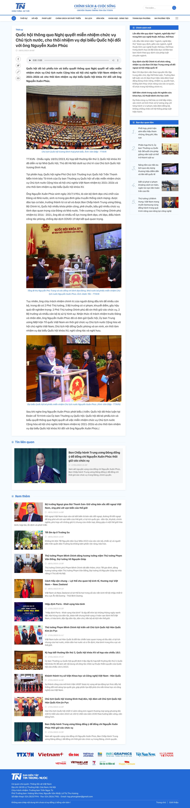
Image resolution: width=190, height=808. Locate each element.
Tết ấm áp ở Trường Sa (57, 532)
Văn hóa (100, 18)
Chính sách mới (143, 27)
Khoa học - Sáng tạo (118, 18)
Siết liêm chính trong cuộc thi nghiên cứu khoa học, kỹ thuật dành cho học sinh (152, 94)
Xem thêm (22, 496)
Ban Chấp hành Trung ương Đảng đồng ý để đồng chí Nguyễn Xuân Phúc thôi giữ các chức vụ (94, 456)
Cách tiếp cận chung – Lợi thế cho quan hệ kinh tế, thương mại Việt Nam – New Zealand (81, 582)
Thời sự (23, 18)
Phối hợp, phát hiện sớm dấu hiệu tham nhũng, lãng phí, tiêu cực (148, 133)
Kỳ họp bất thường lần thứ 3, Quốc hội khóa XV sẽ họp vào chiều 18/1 (82, 652)
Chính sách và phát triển (68, 18)
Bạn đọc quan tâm (145, 122)
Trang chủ (161, 802)
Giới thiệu (173, 802)
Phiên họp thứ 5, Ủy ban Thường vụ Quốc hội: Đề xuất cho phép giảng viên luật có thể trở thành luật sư (148, 151)
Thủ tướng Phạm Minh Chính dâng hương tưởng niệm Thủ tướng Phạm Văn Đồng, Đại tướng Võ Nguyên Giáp (83, 557)
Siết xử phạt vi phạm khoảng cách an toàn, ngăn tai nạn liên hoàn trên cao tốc (149, 186)
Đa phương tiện (162, 18)
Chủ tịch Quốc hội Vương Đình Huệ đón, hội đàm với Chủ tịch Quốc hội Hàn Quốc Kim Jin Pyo (83, 700)
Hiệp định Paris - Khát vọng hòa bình (65, 603)
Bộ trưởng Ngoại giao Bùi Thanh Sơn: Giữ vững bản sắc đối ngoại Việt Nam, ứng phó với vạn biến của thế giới (83, 506)
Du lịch (88, 18)
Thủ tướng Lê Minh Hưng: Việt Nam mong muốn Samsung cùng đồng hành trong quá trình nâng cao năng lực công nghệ (154, 204)
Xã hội (35, 18)
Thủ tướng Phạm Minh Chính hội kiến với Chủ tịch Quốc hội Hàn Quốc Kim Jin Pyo (83, 629)
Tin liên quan (24, 441)
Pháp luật (46, 18)
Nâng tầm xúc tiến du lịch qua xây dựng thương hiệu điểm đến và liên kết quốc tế (148, 169)
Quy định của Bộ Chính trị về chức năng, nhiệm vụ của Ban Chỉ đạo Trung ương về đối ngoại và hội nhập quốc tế (154, 64)
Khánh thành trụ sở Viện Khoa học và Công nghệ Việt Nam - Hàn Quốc (83, 675)
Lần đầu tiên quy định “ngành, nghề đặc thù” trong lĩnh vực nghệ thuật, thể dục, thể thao (154, 35)
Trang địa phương (141, 18)
